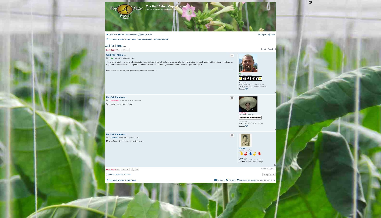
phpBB (182, 184)
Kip (240, 73)
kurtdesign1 (243, 113)
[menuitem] (121, 35)
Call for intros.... (115, 45)
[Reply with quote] (232, 55)
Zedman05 (242, 148)
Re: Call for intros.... (116, 97)
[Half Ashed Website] (126, 11)
